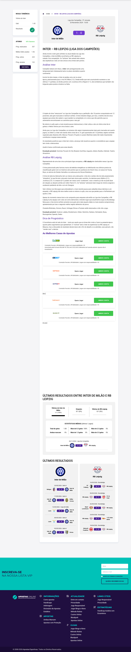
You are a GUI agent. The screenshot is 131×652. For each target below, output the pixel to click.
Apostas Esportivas (30, 649)
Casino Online (76, 614)
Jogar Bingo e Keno (78, 609)
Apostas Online (76, 620)
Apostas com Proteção (52, 623)
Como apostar (49, 600)
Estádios (47, 612)
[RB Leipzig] (100, 29)
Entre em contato (77, 600)
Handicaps (48, 603)
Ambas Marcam (50, 620)
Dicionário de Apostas (52, 609)
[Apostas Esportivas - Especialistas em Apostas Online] (25, 597)
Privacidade (75, 603)
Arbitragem (48, 606)
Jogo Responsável (78, 606)
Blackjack (74, 617)
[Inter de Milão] (57, 30)
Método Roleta (76, 612)
